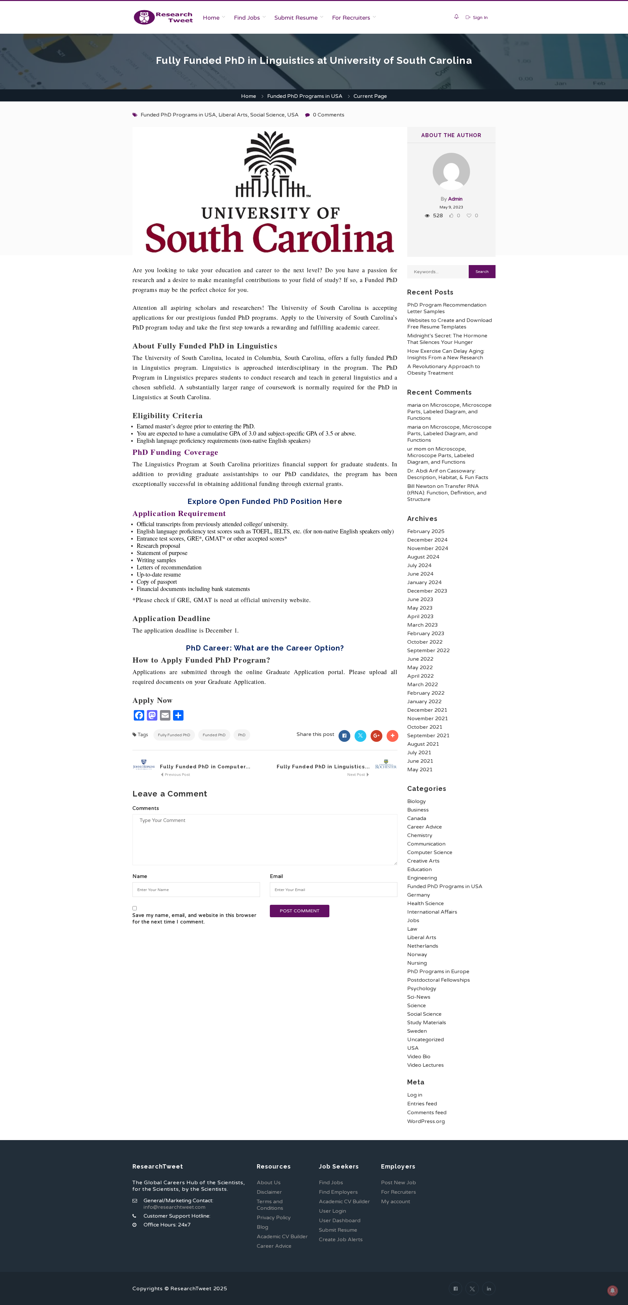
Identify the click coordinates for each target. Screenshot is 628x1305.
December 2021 (427, 710)
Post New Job (398, 1182)
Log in (414, 1095)
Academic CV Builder (282, 1236)
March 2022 (422, 684)
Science (416, 1005)
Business (418, 810)
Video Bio (418, 1056)
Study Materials (426, 1022)
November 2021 (427, 718)
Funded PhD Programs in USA (304, 96)
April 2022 (420, 676)
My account (395, 1201)
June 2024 (420, 574)
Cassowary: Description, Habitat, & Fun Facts (447, 474)
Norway (417, 954)
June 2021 (420, 761)
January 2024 (424, 582)
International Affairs (432, 912)
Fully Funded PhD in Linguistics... (323, 767)
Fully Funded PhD (174, 735)
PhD (242, 735)
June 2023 (420, 599)
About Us (269, 1182)
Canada (416, 818)
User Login (332, 1211)
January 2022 (424, 701)
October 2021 (425, 727)
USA (293, 115)
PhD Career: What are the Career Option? (265, 648)
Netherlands (422, 946)
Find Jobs (247, 17)
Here (332, 501)
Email (276, 876)
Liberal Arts (233, 115)
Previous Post (177, 774)
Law (412, 929)
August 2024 (423, 557)
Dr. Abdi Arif (422, 471)
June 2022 (420, 659)
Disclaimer (269, 1192)
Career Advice (424, 827)
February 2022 (426, 693)
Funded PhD (214, 735)
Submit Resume (296, 17)
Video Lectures (425, 1065)
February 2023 (426, 633)
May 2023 (420, 608)
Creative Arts (423, 861)
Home (211, 17)
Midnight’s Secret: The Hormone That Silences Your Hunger (447, 339)
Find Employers (338, 1192)
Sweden (417, 1031)
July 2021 (419, 752)
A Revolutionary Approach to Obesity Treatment (443, 369)
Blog (262, 1227)
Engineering (422, 878)
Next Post (356, 774)
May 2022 (420, 667)
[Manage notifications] (612, 1290)
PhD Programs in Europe (438, 971)
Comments (145, 808)
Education (419, 869)
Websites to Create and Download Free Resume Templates (449, 323)
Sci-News (418, 997)
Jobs (413, 920)
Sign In (480, 17)
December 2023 (427, 591)
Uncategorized (425, 1039)
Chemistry (419, 835)
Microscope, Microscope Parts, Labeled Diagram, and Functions (449, 411)
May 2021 (420, 769)
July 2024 (419, 565)
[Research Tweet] (163, 17)
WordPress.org (426, 1121)
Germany (418, 895)
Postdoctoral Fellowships (438, 980)
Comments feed (426, 1112)
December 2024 (427, 540)
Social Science (267, 115)
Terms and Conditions (270, 1204)
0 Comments (328, 115)
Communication (426, 844)
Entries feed (422, 1103)
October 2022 (425, 642)
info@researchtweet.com (174, 1207)
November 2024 (427, 548)
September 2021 (428, 735)
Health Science (425, 903)
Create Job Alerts (341, 1239)
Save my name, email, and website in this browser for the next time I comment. (194, 918)
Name (140, 876)
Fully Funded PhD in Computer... (205, 767)
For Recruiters (351, 17)
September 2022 (428, 650)
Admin (455, 199)
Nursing (417, 963)
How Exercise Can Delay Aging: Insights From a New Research (445, 354)
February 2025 (426, 531)
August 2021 (423, 744)
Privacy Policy (274, 1217)
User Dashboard (339, 1220)
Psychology (421, 988)
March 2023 (422, 625)
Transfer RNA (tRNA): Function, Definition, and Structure (446, 493)
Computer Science (429, 852)
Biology (416, 801)
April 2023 (420, 616)
